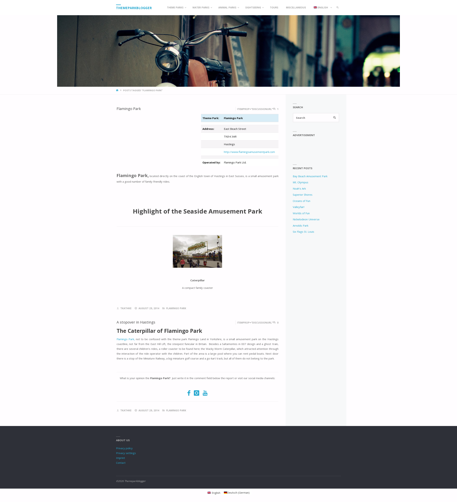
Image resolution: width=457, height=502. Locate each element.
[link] (337, 7)
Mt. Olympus (300, 182)
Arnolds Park (300, 225)
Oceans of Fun (301, 201)
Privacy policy (124, 448)
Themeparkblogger (134, 8)
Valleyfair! (298, 207)
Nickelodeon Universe (306, 219)
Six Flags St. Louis (303, 231)
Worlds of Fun (301, 213)
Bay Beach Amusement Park (310, 176)
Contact (120, 462)
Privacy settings (126, 453)
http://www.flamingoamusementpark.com (249, 152)
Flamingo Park (129, 108)
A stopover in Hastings (136, 322)
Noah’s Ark (299, 188)
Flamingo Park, (126, 339)
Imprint (120, 458)
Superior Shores (302, 194)
